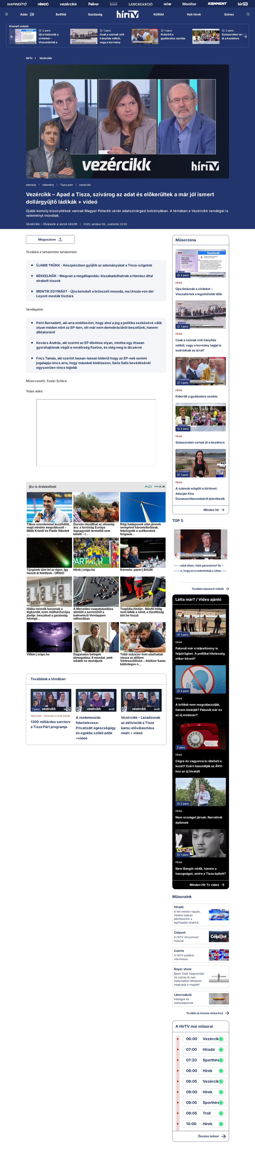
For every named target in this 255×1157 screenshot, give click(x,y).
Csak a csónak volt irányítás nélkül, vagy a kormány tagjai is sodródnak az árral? (112, 42)
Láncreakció (183, 995)
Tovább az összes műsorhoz (204, 1013)
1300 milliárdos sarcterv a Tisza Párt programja (51, 724)
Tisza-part (66, 184)
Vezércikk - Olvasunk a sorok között (51, 224)
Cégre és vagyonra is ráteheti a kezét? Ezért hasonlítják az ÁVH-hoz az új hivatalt (199, 766)
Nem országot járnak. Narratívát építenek (198, 819)
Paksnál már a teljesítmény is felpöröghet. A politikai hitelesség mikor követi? (200, 653)
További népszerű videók (208, 588)
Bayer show (183, 969)
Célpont (180, 932)
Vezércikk (45, 58)
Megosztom (47, 239)
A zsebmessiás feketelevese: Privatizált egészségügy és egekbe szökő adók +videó (96, 728)
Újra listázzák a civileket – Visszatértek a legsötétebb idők (50, 40)
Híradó (179, 907)
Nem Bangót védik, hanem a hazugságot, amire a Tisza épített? (200, 871)
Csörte (179, 951)
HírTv (29, 58)
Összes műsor (208, 1136)
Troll (207, 1113)
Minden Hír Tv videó (204, 885)
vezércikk (85, 184)
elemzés (31, 184)
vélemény (48, 184)
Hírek (178, 282)
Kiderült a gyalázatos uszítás (173, 36)
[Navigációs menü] (6, 14)
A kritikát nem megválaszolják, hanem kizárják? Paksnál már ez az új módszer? (198, 710)
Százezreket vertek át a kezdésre (234, 36)
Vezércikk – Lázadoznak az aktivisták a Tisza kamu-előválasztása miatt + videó (140, 725)
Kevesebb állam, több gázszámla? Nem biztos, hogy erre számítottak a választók (200, 568)
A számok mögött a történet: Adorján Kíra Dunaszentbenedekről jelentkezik (200, 494)
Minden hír (211, 510)
